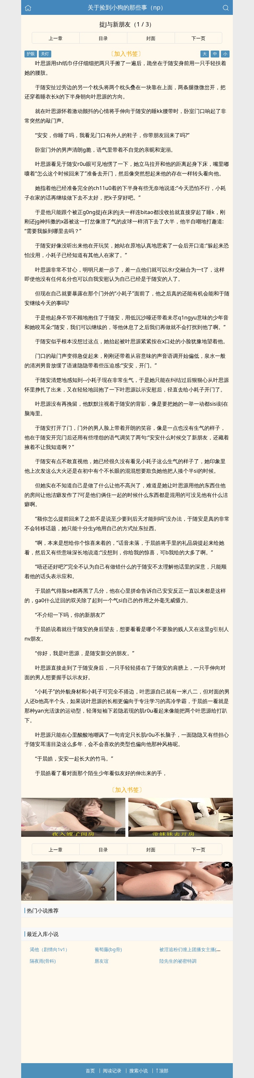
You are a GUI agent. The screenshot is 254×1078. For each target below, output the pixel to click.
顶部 (163, 1070)
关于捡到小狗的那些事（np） (127, 7)
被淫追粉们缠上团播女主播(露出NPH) (197, 949)
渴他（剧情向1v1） (50, 949)
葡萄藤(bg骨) (108, 949)
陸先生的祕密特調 (177, 961)
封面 (150, 38)
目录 (103, 38)
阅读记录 (112, 1070)
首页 (90, 1070)
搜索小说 (138, 1070)
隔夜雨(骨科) (43, 961)
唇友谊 (101, 961)
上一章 (56, 38)
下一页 (198, 38)
